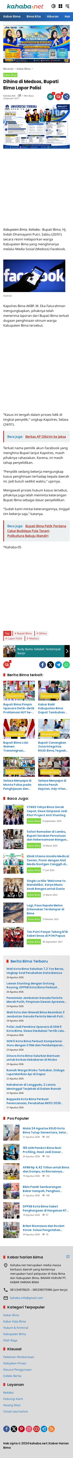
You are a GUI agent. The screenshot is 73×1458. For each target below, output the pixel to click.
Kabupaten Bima (15, 695)
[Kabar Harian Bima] (25, 6)
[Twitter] (50, 664)
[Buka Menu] (60, 6)
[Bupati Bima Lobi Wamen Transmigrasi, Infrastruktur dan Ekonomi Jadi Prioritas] (19, 729)
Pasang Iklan (12, 1405)
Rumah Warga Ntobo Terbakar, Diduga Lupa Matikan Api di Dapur (35, 1072)
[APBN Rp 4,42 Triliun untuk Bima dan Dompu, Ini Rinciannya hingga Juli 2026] (11, 1171)
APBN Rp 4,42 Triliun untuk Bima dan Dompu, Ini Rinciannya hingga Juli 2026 (46, 1169)
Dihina (43, 633)
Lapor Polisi (15, 638)
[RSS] (51, 1429)
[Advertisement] (36, 185)
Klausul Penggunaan (17, 1369)
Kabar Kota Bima (14, 1321)
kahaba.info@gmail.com (26, 1298)
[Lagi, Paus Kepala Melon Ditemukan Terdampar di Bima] (13, 913)
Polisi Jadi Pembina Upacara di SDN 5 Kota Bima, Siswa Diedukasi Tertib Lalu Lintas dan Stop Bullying (35, 1029)
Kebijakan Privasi (14, 1363)
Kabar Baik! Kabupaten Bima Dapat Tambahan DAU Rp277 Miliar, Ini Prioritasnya (53, 709)
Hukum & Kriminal (15, 1328)
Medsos (34, 638)
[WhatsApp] (66, 664)
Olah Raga (10, 1340)
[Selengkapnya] (68, 1256)
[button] (53, 6)
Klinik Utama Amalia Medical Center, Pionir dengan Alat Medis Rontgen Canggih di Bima (48, 862)
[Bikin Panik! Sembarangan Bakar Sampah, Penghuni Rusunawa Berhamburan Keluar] (11, 1191)
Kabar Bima (10, 74)
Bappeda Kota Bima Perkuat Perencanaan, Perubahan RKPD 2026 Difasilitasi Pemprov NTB (33, 1101)
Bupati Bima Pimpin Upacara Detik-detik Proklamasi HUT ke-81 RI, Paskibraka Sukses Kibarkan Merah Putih (18, 709)
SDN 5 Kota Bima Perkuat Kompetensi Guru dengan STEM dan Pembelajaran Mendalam (34, 1043)
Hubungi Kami (13, 1399)
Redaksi (8, 1392)
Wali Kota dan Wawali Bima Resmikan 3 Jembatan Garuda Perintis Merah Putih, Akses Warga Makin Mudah (35, 1014)
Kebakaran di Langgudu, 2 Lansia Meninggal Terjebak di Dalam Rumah (33, 1087)
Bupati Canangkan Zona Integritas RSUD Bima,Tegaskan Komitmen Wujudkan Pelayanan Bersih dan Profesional (54, 747)
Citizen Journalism (15, 1411)
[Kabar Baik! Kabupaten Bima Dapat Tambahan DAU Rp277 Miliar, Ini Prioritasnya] (54, 691)
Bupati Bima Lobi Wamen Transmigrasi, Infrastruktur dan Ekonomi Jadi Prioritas (16, 747)
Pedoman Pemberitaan (18, 1357)
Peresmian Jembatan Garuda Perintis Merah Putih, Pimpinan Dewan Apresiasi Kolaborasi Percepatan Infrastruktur (35, 1000)
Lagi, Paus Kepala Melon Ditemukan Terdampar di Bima (45, 909)
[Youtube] (36, 1429)
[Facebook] (42, 664)
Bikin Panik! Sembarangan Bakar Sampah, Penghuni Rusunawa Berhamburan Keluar (46, 1189)
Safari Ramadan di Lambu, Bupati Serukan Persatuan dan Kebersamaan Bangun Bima (46, 838)
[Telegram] (58, 664)
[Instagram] (29, 1429)
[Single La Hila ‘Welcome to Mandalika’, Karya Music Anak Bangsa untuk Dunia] (13, 888)
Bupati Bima (24, 633)
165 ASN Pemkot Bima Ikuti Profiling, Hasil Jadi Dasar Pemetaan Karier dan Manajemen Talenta (42, 1150)
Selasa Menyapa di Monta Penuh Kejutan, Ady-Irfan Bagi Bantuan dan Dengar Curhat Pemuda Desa (52, 785)
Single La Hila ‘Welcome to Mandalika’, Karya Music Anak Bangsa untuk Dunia (46, 885)
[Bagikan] (66, 96)
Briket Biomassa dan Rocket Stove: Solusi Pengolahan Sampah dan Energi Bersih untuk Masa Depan (43, 1228)
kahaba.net (9, 96)
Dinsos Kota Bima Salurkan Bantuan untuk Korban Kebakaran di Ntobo (33, 1058)
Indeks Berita (12, 1376)
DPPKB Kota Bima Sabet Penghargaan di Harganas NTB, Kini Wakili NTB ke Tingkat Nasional (46, 1208)
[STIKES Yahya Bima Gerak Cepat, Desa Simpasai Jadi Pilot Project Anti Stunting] (13, 814)
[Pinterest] (21, 1429)
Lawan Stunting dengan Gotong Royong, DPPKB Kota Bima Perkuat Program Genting (31, 986)
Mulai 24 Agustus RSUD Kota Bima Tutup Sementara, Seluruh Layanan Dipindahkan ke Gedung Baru (46, 1130)
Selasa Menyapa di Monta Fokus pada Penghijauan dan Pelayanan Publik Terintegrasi (17, 785)
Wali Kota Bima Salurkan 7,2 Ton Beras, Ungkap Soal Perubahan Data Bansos (35, 971)
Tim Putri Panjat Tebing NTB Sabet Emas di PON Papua (47, 934)
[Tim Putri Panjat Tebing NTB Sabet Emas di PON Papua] (13, 937)
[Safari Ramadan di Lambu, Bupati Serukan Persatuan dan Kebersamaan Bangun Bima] (13, 839)
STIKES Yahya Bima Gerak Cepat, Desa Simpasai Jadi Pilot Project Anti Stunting (47, 811)
